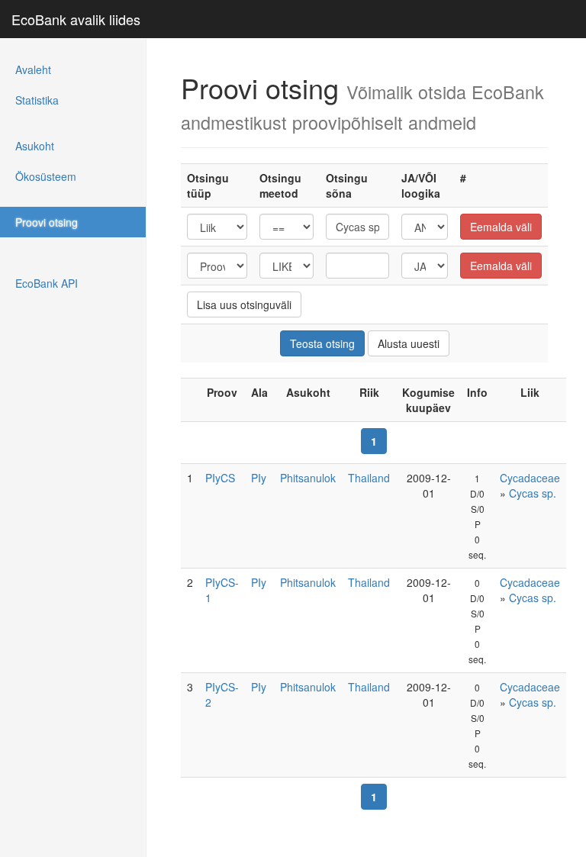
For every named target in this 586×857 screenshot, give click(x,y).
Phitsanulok (308, 477)
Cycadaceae (530, 477)
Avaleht (33, 69)
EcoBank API (46, 283)
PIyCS (220, 477)
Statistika (37, 100)
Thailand (369, 477)
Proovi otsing (46, 222)
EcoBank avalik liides (75, 19)
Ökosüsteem (45, 176)
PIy (258, 477)
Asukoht (34, 145)
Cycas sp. (532, 493)
